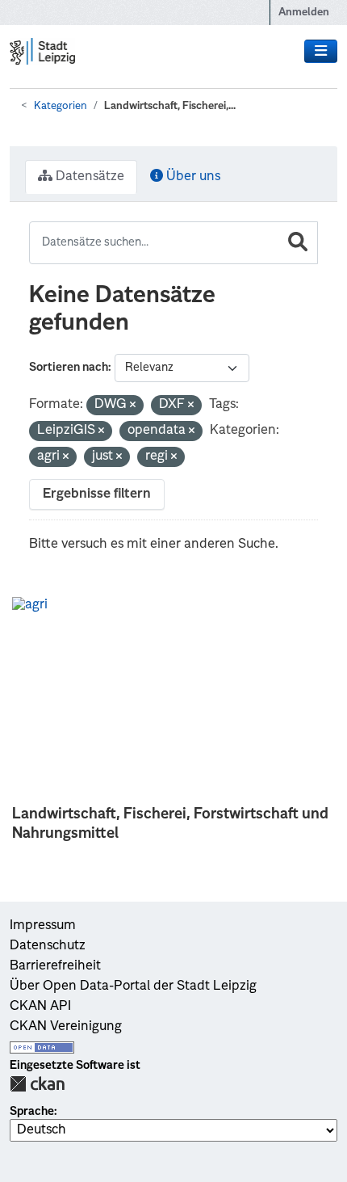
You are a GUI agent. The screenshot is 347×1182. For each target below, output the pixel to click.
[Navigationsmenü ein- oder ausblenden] (320, 52)
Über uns (191, 176)
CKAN (37, 1083)
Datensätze (88, 176)
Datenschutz (48, 946)
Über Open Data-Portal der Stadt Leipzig (133, 986)
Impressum (43, 925)
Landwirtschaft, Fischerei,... (170, 106)
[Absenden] (298, 242)
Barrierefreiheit (55, 966)
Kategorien (60, 106)
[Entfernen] (133, 406)
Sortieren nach (68, 367)
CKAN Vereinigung (66, 1026)
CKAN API (40, 1006)
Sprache (32, 1111)
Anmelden (303, 12)
